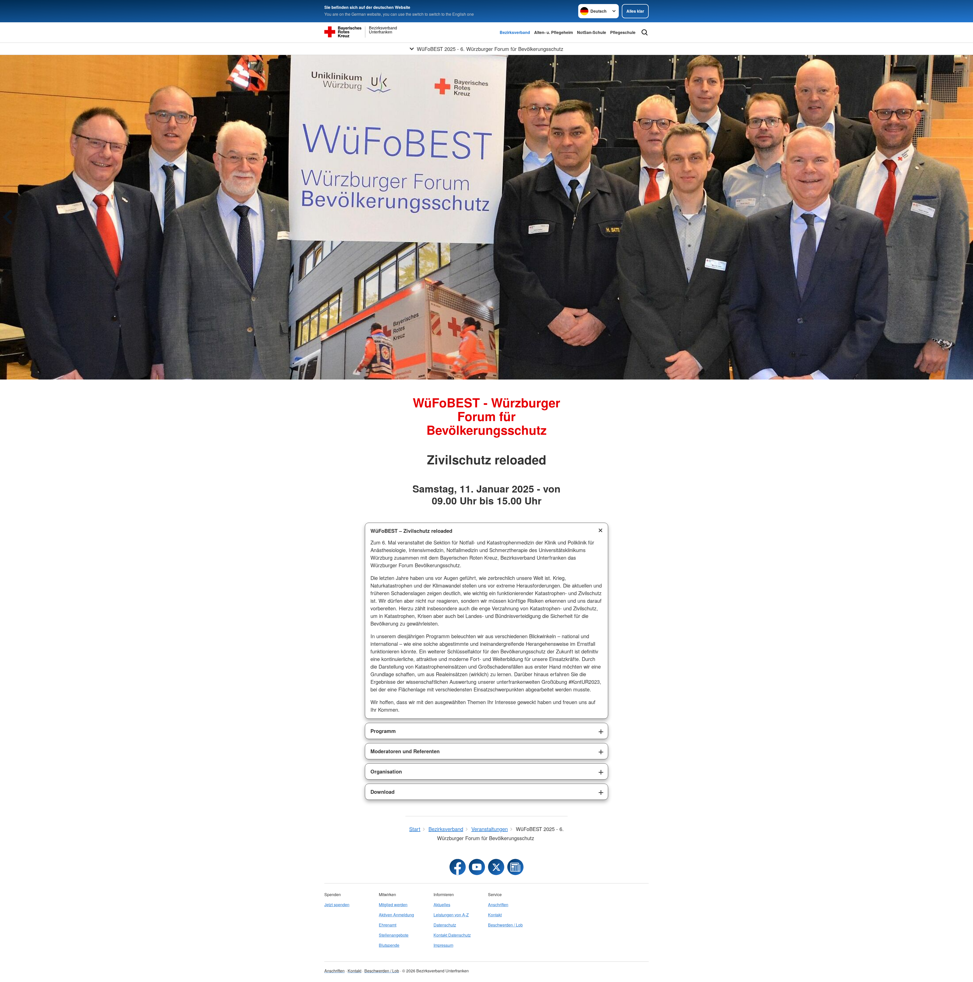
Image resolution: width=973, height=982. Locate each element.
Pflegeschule (622, 32)
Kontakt (495, 915)
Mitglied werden (393, 905)
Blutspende (389, 945)
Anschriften (498, 905)
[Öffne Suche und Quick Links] (645, 32)
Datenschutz (445, 925)
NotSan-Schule (591, 32)
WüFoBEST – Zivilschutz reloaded (411, 530)
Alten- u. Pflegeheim (553, 32)
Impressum (443, 945)
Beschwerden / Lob (505, 925)
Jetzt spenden (336, 905)
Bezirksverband (515, 32)
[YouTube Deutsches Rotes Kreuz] (477, 867)
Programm (383, 730)
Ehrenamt (387, 925)
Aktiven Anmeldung (396, 915)
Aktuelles (442, 905)
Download (382, 791)
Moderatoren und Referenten (405, 751)
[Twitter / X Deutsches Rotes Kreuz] (496, 867)
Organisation (386, 771)
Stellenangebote (393, 935)
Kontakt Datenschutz (452, 935)
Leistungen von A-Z (451, 915)
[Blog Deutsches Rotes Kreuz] (515, 867)
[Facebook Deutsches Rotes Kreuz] (458, 867)
